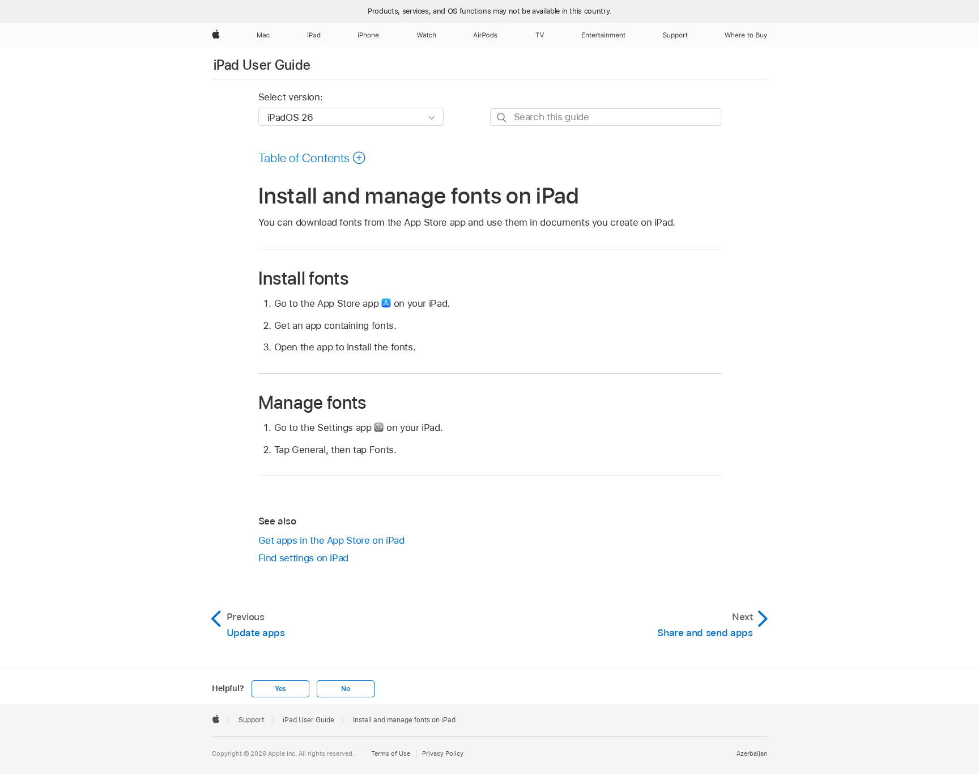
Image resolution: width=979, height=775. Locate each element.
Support (251, 720)
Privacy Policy (442, 753)
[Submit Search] (502, 118)
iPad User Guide (262, 65)
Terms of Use (390, 753)
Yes (280, 689)
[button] (312, 157)
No (345, 689)
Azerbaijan (752, 753)
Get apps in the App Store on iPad (331, 540)
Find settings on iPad (303, 558)
